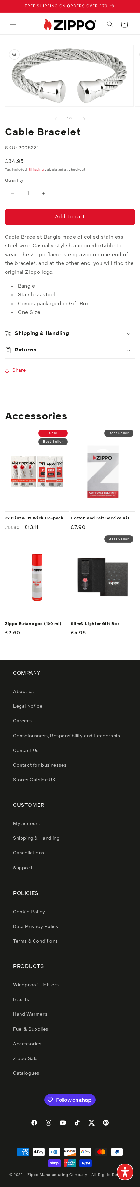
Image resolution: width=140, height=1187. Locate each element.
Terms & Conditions (35, 941)
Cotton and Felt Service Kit (100, 518)
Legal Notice (27, 706)
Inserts (21, 999)
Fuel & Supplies (30, 1029)
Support (22, 868)
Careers (22, 721)
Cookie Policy (29, 912)
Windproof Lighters (36, 985)
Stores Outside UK (34, 780)
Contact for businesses (39, 765)
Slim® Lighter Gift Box (95, 624)
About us (23, 691)
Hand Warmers (30, 1014)
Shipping (36, 169)
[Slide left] (56, 119)
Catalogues (26, 1073)
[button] (13, 24)
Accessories (27, 1044)
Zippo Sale (25, 1058)
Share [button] (19, 370)
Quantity (14, 181)
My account (26, 823)
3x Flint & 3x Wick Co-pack (34, 518)
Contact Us (26, 750)
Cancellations (28, 853)
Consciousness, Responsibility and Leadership (66, 736)
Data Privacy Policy (36, 926)
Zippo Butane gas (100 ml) (33, 624)
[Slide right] (84, 119)
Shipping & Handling (36, 838)
